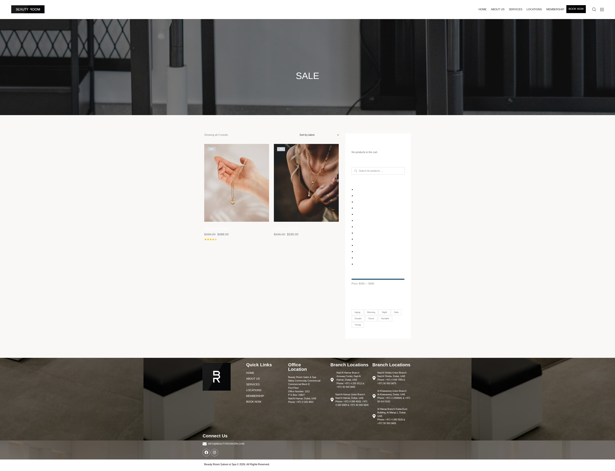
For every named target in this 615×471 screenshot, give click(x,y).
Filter (360, 293)
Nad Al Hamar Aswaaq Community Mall (377, 239)
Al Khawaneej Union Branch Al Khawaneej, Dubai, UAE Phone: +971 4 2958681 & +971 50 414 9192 (393, 396)
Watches (359, 264)
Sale (396, 312)
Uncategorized (363, 257)
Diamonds (360, 208)
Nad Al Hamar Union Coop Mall (372, 245)
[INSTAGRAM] (214, 452)
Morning (371, 312)
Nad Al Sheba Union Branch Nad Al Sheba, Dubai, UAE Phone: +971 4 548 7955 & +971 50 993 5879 (391, 378)
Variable (385, 318)
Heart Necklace (217, 228)
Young (358, 325)
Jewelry (359, 232)
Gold (357, 226)
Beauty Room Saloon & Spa (220, 464)
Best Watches (362, 201)
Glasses (359, 220)
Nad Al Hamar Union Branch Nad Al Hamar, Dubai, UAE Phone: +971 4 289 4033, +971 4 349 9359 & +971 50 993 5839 (352, 399)
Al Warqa (360, 189)
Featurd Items (362, 214)
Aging (357, 312)
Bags (358, 195)
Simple (358, 318)
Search (356, 171)
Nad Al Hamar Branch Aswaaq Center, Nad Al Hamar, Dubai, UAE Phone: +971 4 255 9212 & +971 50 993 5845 (350, 379)
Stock (371, 318)
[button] (228, 183)
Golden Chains (286, 228)
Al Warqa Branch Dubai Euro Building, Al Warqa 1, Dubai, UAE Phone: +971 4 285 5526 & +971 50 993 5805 (392, 416)
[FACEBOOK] (206, 452)
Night (384, 312)
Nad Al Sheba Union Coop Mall (372, 251)
